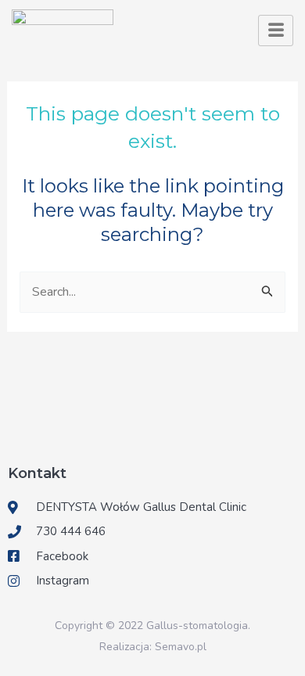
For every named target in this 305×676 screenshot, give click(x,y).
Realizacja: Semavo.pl (152, 646)
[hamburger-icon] (275, 30)
